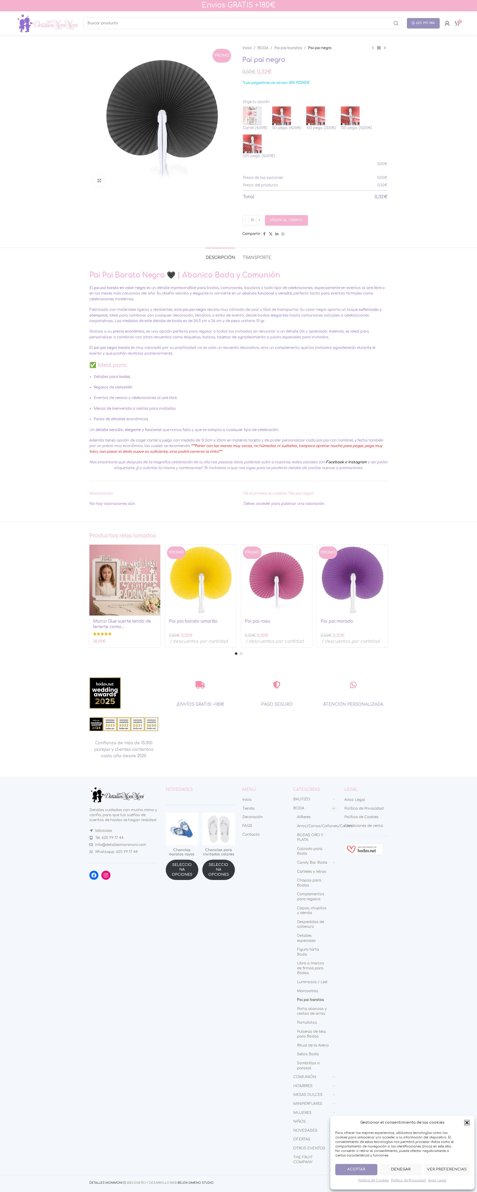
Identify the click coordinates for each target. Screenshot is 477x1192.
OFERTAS (301, 1139)
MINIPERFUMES (307, 1104)
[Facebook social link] (264, 234)
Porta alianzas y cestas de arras (312, 1011)
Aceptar (356, 1169)
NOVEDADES (305, 1130)
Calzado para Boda (309, 851)
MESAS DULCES (308, 1095)
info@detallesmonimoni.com (120, 845)
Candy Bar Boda (312, 862)
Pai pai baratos (288, 48)
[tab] (220, 255)
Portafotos (307, 1022)
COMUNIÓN (304, 1077)
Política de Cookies (373, 1180)
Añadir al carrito (286, 220)
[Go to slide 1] (236, 653)
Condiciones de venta (363, 826)
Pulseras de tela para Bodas (311, 1034)
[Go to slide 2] (241, 653)
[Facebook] (93, 875)
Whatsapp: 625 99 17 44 (116, 852)
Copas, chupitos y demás (312, 910)
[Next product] (385, 48)
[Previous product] (373, 48)
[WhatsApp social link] (283, 234)
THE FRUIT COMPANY (303, 1159)
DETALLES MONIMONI (105, 1182)
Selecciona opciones (182, 869)
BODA (262, 48)
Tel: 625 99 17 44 (109, 838)
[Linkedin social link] (277, 234)
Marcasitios (307, 991)
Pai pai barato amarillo (193, 621)
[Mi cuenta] (447, 23)
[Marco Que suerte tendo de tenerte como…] (124, 580)
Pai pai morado (337, 621)
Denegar (401, 1169)
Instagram (357, 462)
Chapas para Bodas (309, 882)
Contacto (251, 834)
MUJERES (302, 1113)
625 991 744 (425, 23)
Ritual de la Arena (313, 1045)
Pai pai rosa (257, 621)
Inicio (247, 48)
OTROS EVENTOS (309, 1148)
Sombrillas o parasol (308, 1065)
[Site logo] (47, 23)
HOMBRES (302, 1086)
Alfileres (304, 817)
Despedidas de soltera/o (310, 924)
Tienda (248, 808)
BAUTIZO (301, 799)
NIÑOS (299, 1121)
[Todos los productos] (379, 48)
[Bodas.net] (363, 849)
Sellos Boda (308, 1054)
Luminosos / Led (312, 982)
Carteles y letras (311, 871)
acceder (263, 504)
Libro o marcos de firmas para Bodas (310, 968)
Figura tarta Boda (308, 952)
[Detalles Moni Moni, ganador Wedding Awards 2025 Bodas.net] (105, 693)
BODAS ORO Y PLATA (310, 837)
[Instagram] (105, 875)
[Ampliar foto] (99, 180)
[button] (466, 1122)
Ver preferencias (447, 1169)
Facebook (335, 462)
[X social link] (270, 234)
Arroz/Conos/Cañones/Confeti (314, 826)
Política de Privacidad (408, 1180)
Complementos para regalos (310, 896)
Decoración (252, 817)
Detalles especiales (306, 938)
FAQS (247, 826)
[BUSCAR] (396, 23)
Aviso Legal (437, 1180)
